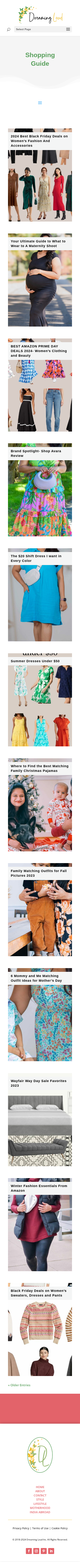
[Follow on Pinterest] (44, 1551)
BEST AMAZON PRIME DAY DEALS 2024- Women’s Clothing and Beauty (39, 350)
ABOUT (40, 1491)
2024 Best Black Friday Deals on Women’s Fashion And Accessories (39, 140)
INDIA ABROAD (40, 1512)
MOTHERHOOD (40, 1508)
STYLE (40, 1499)
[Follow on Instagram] (36, 1551)
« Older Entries (19, 1385)
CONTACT (40, 1495)
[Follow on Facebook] (29, 1551)
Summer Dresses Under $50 (35, 661)
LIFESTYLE (40, 1504)
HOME (40, 1487)
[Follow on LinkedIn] (51, 1551)
